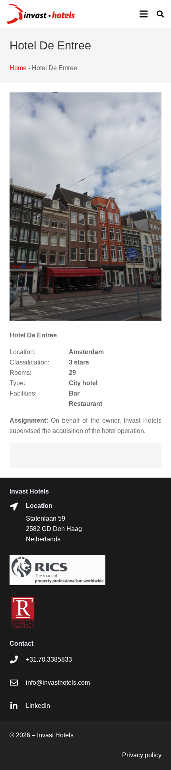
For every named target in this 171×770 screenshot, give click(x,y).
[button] (160, 14)
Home (18, 68)
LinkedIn (38, 705)
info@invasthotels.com (58, 682)
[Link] (40, 14)
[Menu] (143, 14)
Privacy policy (141, 755)
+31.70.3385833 (49, 659)
